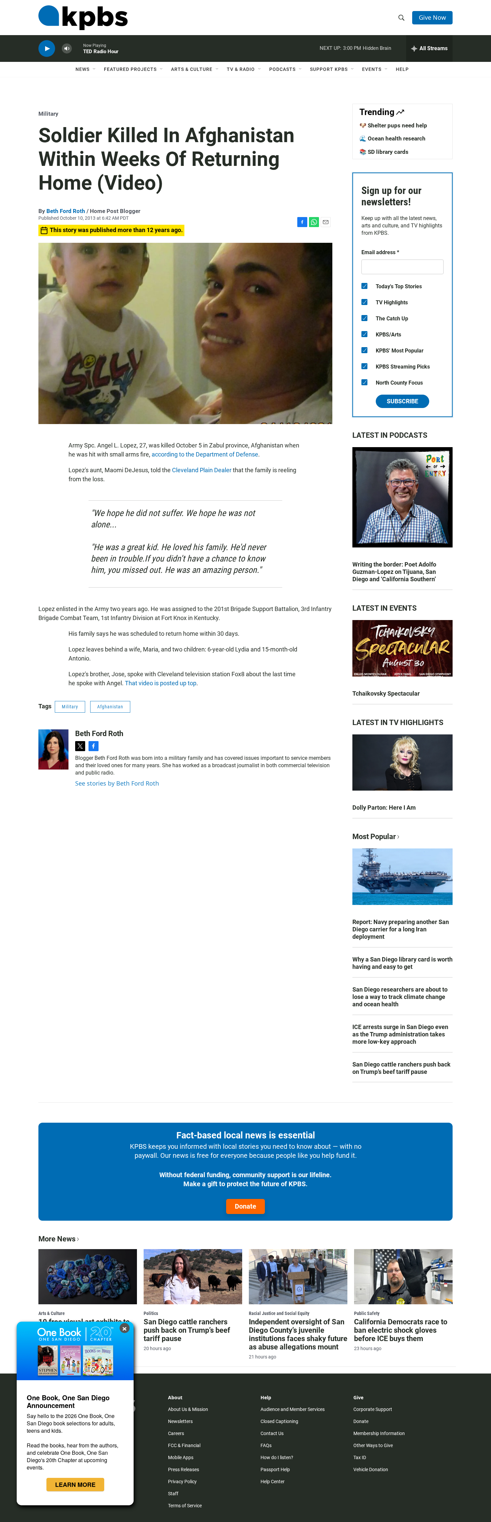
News (82, 69)
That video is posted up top (160, 683)
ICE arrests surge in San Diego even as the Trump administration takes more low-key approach (400, 1034)
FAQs (266, 1445)
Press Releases (183, 1469)
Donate (245, 1206)
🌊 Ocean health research (392, 138)
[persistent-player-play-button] (47, 48)
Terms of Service (185, 1505)
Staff (173, 1493)
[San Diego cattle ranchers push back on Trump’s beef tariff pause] (193, 1276)
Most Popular (374, 836)
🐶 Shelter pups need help (393, 125)
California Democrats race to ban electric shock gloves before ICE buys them (400, 1330)
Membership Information (379, 1433)
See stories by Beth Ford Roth (117, 783)
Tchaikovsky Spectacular (386, 693)
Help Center (273, 1481)
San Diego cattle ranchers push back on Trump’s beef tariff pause (401, 1068)
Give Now (432, 17)
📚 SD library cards (383, 151)
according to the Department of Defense (205, 454)
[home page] (83, 17)
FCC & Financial (184, 1445)
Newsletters (180, 1421)
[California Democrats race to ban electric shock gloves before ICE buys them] (403, 1276)
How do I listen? (277, 1457)
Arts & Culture (191, 69)
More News (56, 1239)
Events (371, 69)
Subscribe (402, 401)
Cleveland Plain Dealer (201, 470)
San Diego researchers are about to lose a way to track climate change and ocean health (400, 997)
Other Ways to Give (373, 1445)
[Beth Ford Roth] (53, 749)
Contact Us (272, 1433)
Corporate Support (372, 1409)
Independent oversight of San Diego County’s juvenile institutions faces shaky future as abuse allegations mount (298, 1334)
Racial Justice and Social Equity (279, 1313)
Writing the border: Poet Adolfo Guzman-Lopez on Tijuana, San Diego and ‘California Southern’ (394, 572)
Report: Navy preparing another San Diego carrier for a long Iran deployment (400, 929)
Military (48, 113)
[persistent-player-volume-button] (66, 48)
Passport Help (275, 1469)
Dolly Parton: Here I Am (384, 807)
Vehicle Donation (370, 1469)
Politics (151, 1313)
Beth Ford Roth (65, 211)
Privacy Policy (182, 1481)
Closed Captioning (279, 1421)
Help (402, 69)
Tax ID (359, 1457)
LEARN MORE (75, 1484)
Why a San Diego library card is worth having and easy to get (402, 963)
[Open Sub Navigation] (94, 69)
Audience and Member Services (293, 1409)
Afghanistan (110, 706)
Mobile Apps (180, 1457)
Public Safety (366, 1313)
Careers (176, 1433)
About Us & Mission (188, 1409)
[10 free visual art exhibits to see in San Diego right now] (87, 1276)
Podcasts (282, 69)
